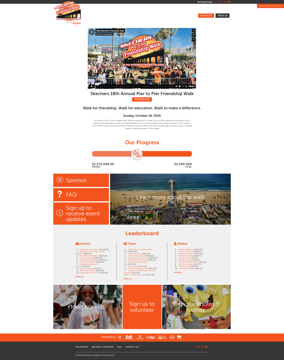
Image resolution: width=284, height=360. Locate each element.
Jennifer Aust (184, 266)
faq (119, 347)
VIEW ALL (79, 277)
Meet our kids (88, 307)
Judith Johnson (185, 252)
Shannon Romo (185, 260)
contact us (132, 347)
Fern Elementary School (138, 258)
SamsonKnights (135, 254)
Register (206, 16)
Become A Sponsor (102, 347)
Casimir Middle (86, 268)
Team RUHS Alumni (136, 256)
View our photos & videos (196, 307)
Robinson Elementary (90, 273)
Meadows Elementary (89, 260)
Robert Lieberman (186, 249)
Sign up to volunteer (142, 307)
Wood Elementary (87, 271)
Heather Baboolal (187, 268)
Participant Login (204, 2)
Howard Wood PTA (137, 275)
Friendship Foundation (89, 249)
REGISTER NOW (142, 99)
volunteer (81, 347)
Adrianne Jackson (186, 254)
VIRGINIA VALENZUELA (189, 262)
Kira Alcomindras (186, 264)
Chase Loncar (184, 258)
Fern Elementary (87, 258)
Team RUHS (133, 266)
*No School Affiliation (89, 256)
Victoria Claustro (186, 256)
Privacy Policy (108, 355)
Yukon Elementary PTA (138, 268)
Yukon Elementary (87, 262)
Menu (221, 16)
